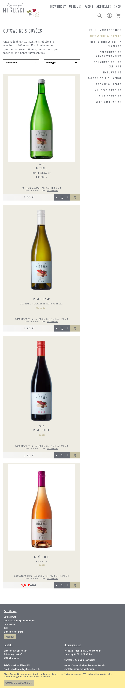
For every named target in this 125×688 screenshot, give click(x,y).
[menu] (103, 66)
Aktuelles (104, 6)
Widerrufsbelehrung (13, 631)
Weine (89, 6)
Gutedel (41, 168)
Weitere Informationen (45, 676)
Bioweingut (58, 6)
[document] (62, 679)
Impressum (9, 624)
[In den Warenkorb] (75, 197)
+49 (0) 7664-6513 (21, 665)
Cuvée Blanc (41, 299)
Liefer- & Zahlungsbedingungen (19, 620)
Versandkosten (52, 190)
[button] (99, 15)
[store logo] (21, 6)
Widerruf (10, 636)
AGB (5, 627)
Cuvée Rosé (41, 557)
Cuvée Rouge (41, 430)
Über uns (75, 6)
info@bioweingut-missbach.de (25, 668)
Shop (117, 6)
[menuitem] (105, 30)
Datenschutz (10, 616)
